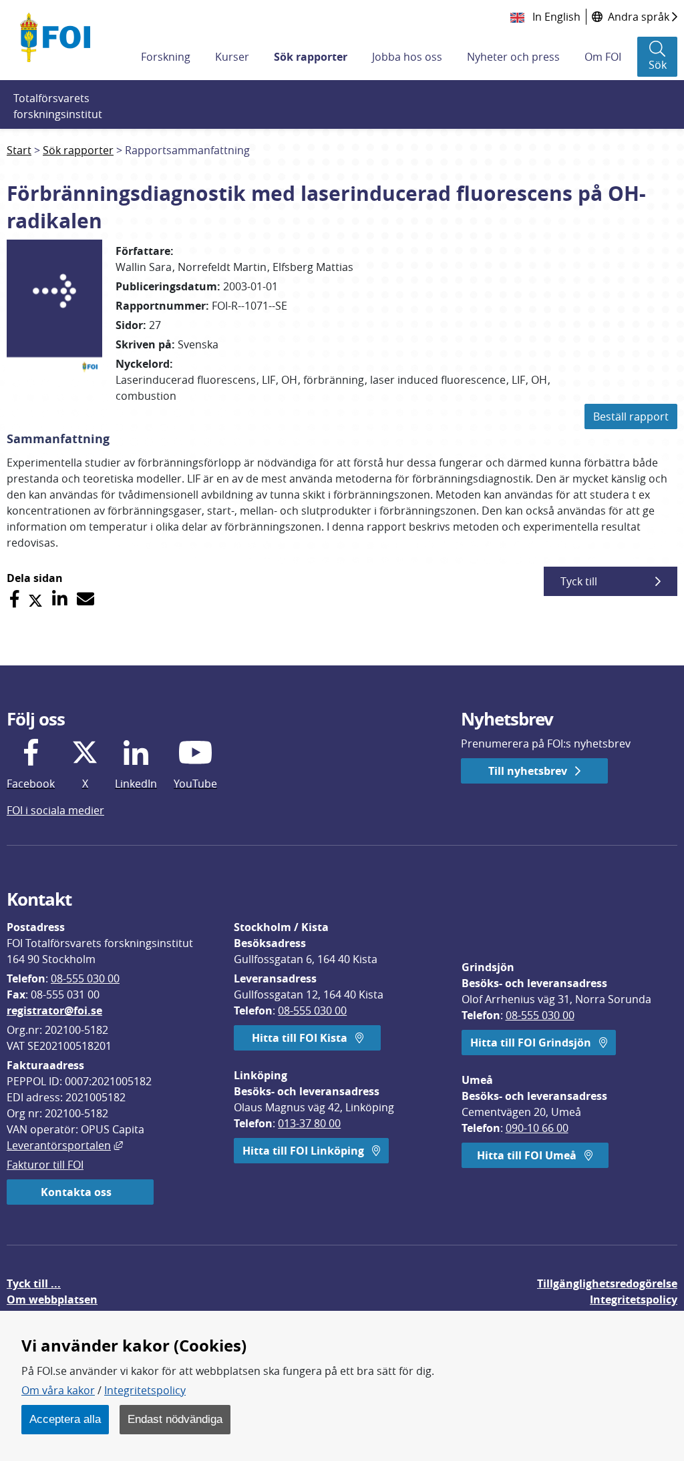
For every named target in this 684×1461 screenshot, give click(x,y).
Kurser (232, 56)
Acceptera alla (65, 1419)
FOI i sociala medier (55, 810)
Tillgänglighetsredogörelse (607, 1283)
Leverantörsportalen (65, 1145)
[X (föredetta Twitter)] (35, 599)
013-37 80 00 (309, 1123)
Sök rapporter (310, 56)
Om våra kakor (58, 1390)
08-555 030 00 (85, 978)
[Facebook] (14, 599)
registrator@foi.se (54, 1010)
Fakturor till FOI (45, 1164)
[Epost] (85, 599)
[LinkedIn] (59, 599)
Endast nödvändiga (175, 1419)
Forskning (165, 56)
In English (555, 16)
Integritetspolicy (145, 1390)
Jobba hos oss (407, 56)
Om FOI (602, 56)
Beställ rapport (631, 416)
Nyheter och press (513, 56)
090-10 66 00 (537, 1128)
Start (19, 150)
